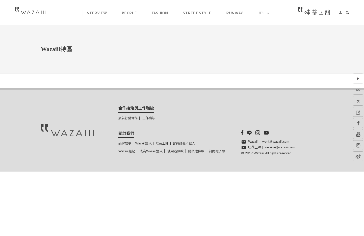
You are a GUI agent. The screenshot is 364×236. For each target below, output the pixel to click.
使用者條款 (175, 151)
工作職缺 (148, 118)
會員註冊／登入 (184, 143)
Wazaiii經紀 (126, 151)
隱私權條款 (196, 151)
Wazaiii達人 (143, 143)
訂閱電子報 (217, 151)
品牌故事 (124, 143)
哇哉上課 (162, 143)
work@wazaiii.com (275, 141)
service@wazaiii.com (280, 147)
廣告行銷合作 (128, 118)
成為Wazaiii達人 (151, 151)
